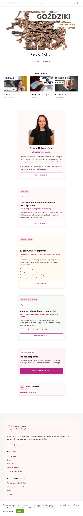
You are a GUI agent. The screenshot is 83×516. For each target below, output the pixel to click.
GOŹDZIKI (41, 54)
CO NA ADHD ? (62, 94)
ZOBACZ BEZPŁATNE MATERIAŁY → (41, 371)
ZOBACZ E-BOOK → (41, 283)
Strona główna (12, 456)
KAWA (7, 94)
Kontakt (9, 494)
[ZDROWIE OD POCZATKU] (12, 3)
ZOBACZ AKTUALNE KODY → (29, 392)
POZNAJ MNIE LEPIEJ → (41, 175)
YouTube (10, 464)
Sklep (9, 490)
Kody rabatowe (12, 467)
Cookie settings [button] (8, 511)
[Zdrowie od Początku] (17, 427)
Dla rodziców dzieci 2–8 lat (16, 483)
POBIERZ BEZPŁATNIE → (41, 223)
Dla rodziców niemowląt (15, 487)
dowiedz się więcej (41, 61)
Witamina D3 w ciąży (39, 94)
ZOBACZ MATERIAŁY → (41, 336)
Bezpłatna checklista (14, 471)
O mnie (9, 460)
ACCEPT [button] (19, 511)
